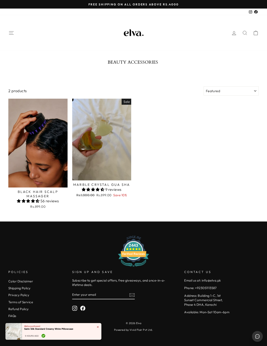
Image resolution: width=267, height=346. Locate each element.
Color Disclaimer (20, 281)
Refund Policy (18, 309)
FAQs (12, 316)
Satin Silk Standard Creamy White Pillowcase (48, 328)
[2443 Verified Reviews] (133, 267)
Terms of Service (20, 302)
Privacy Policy (18, 295)
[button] (28, 201)
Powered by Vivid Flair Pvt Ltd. (133, 329)
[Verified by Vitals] (43, 336)
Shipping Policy (19, 288)
